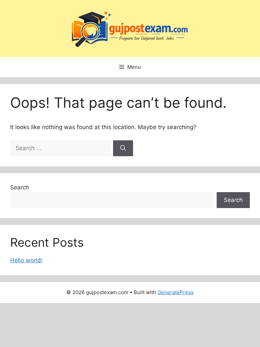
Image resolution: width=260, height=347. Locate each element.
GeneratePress (175, 292)
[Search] (123, 148)
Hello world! (26, 260)
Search (19, 187)
